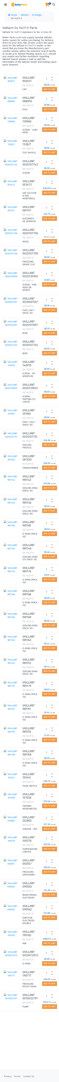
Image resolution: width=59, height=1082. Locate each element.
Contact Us (28, 1076)
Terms (17, 1076)
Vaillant (24, 15)
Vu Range (37, 15)
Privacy (7, 1076)
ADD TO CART (50, 89)
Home (13, 15)
